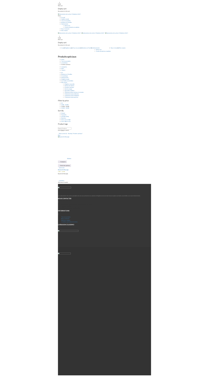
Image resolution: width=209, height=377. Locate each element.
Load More (61, 180)
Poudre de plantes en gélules (71, 27)
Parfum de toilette (69, 85)
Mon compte (64, 30)
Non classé (64, 82)
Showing (75, 133)
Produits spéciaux (69, 87)
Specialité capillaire (69, 90)
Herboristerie (64, 24)
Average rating (65, 116)
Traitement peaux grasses (71, 97)
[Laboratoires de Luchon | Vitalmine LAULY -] (69, 14)
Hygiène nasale (65, 19)
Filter (62, 68)
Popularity (63, 114)
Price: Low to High (66, 119)
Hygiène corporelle (69, 84)
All (62, 72)
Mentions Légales (65, 220)
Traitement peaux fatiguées (72, 95)
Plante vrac (67, 25)
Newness (63, 118)
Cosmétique (64, 62)
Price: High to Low (66, 121)
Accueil (63, 17)
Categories (64, 67)
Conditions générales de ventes (69, 222)
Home (62, 59)
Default (63, 113)
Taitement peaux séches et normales (74, 92)
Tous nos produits (66, 20)
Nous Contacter (65, 29)
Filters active (63, 133)
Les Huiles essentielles (67, 80)
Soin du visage (68, 89)
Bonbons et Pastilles (66, 22)
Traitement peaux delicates (72, 94)
